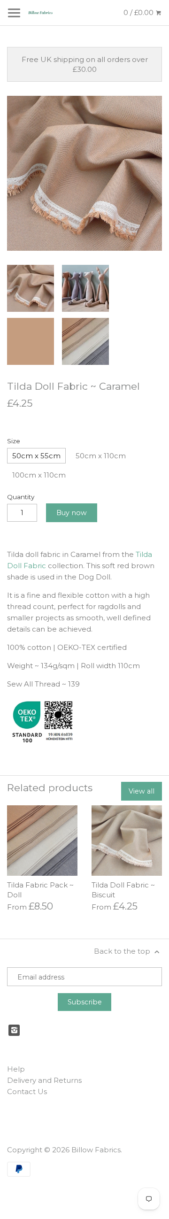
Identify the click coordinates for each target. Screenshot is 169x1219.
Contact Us (27, 1091)
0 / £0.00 (139, 12)
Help (16, 1069)
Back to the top (123, 951)
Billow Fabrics (96, 1149)
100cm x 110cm (39, 475)
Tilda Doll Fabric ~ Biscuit (123, 889)
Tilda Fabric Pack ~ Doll (40, 889)
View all (141, 791)
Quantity (20, 497)
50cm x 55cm (36, 455)
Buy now (71, 513)
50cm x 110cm (101, 455)
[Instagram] (14, 1030)
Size (13, 441)
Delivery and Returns (44, 1080)
